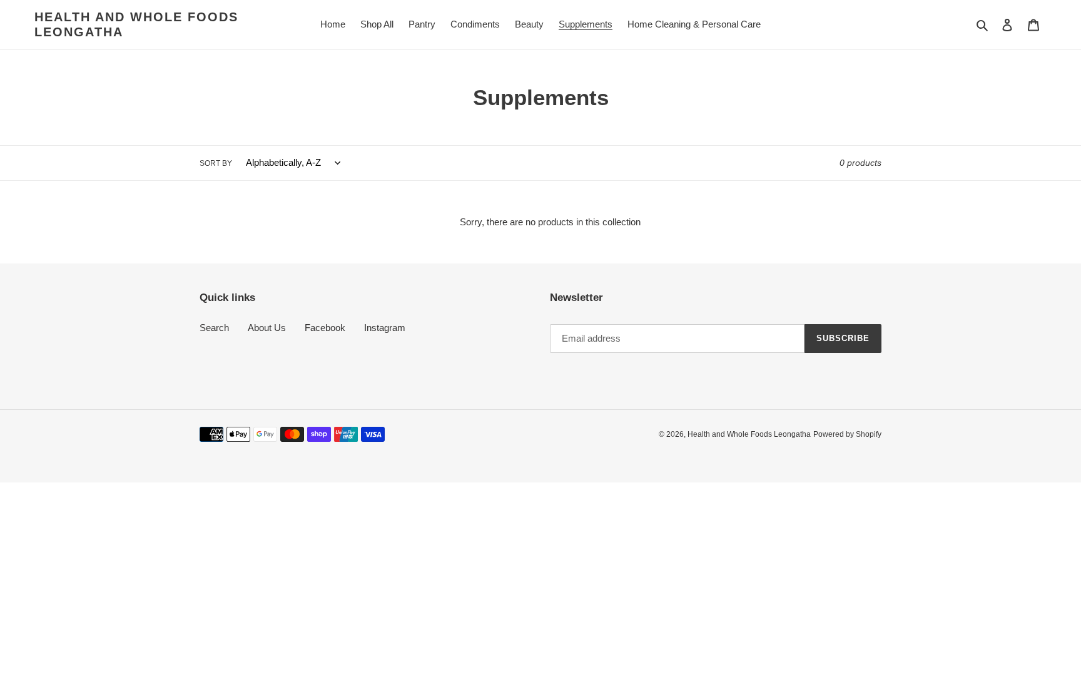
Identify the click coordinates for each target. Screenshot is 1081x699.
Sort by (216, 163)
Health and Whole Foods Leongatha (136, 24)
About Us (267, 327)
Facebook (325, 327)
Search (214, 327)
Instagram (384, 327)
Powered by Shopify (847, 434)
